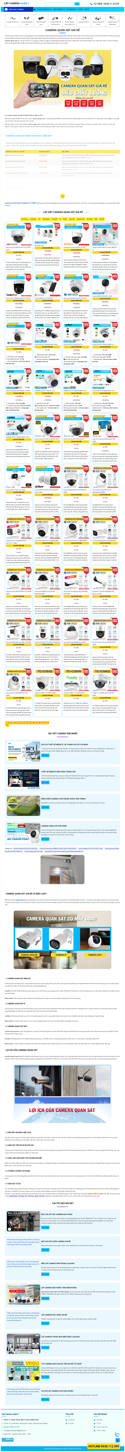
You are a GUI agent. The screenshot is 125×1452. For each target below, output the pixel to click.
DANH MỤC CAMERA (16, 9)
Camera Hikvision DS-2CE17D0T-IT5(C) (91, 848)
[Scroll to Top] (118, 1440)
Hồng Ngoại (46, 219)
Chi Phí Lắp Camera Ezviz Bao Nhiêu (57, 1391)
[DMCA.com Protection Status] (7, 1440)
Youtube (71, 1423)
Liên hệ (86, 9)
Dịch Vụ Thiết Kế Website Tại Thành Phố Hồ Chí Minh (64, 744)
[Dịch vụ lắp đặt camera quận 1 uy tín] (34, 9)
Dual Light (33, 219)
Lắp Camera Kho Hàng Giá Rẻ (54, 1315)
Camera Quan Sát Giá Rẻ (62, 30)
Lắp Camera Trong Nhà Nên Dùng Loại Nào (60, 1337)
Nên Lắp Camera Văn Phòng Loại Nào (58, 1263)
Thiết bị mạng (100, 1430)
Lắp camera (16, 3)
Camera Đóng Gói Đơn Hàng (54, 826)
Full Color (54, 219)
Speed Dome (80, 219)
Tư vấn (80, 9)
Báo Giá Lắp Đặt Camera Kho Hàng (56, 1214)
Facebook (71, 1420)
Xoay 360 (71, 219)
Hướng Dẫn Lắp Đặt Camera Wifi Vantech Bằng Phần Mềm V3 (64, 851)
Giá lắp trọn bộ (72, 169)
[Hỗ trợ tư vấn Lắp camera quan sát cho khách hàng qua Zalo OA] (117, 1434)
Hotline (103, 1446)
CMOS (65, 219)
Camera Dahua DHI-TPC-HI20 (34, 851)
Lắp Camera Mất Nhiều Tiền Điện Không (59, 1288)
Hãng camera (58, 9)
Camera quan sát (43, 9)
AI (60, 219)
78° (39, 219)
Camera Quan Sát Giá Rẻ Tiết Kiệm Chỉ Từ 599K (20, 203)
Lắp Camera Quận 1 (10, 1414)
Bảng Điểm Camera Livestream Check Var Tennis (63, 799)
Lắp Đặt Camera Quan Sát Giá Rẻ (62, 212)
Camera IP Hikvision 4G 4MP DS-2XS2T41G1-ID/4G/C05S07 (58, 848)
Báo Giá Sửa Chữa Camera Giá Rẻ (56, 1241)
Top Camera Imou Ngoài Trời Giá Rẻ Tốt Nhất (61, 1364)
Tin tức (98, 1423)
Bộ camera (70, 9)
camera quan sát (21, 900)
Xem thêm (45, 755)
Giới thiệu (99, 1420)
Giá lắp (91, 163)
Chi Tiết (87, 157)
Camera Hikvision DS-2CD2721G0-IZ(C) (25, 848)
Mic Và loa (25, 219)
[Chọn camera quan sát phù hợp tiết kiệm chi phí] (118, 21)
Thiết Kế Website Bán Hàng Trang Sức (58, 772)
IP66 (96, 219)
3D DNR (102, 219)
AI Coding (89, 219)
